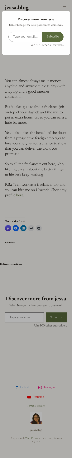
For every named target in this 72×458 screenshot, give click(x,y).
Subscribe (53, 36)
